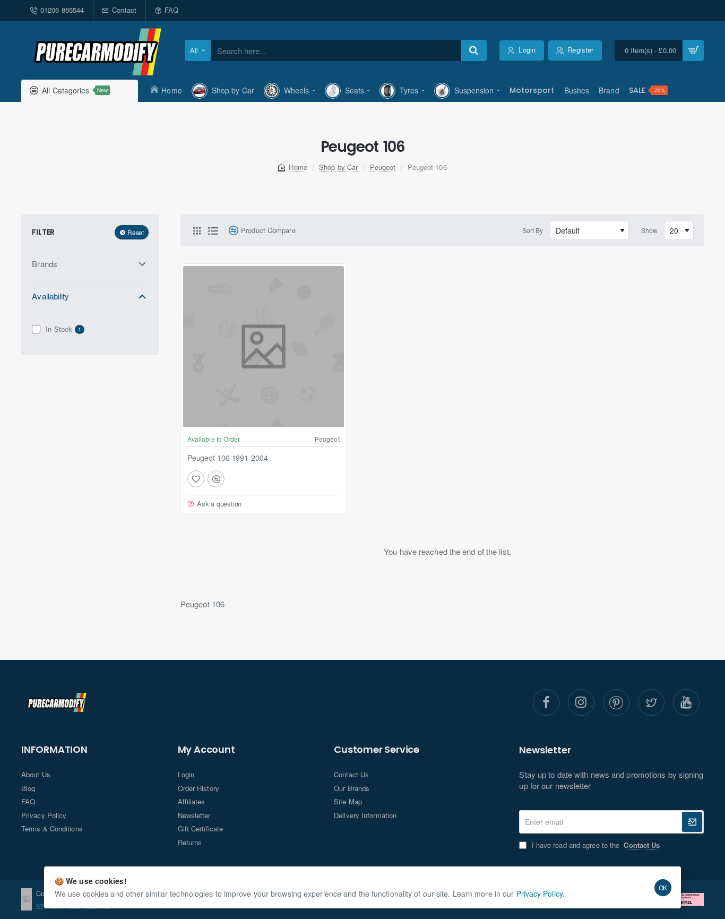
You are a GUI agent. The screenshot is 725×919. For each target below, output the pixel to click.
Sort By (532, 230)
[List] (213, 230)
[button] (195, 478)
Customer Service (376, 749)
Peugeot (383, 167)
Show (649, 230)
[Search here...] (474, 50)
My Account (206, 749)
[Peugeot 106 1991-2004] (263, 346)
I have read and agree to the (594, 845)
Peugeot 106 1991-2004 (227, 457)
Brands (44, 263)
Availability (50, 296)
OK (663, 887)
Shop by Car (338, 167)
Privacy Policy (539, 893)
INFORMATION (54, 749)
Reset (135, 231)
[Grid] (197, 230)
